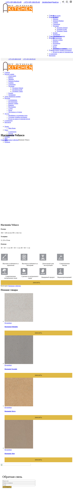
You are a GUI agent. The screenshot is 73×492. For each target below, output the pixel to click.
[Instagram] (70, 2)
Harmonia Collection (12, 140)
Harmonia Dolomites (11, 327)
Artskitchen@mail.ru (50, 2)
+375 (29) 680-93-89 (13, 2)
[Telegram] (62, 2)
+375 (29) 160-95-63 (31, 2)
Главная (3, 140)
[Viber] (66, 2)
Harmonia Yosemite (11, 369)
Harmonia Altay (10, 453)
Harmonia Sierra (10, 411)
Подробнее (8, 323)
